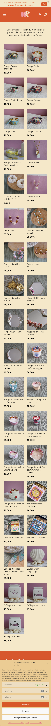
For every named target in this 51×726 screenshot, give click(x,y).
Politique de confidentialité (16, 723)
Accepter (25, 705)
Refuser (25, 711)
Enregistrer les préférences (25, 718)
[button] (47, 664)
